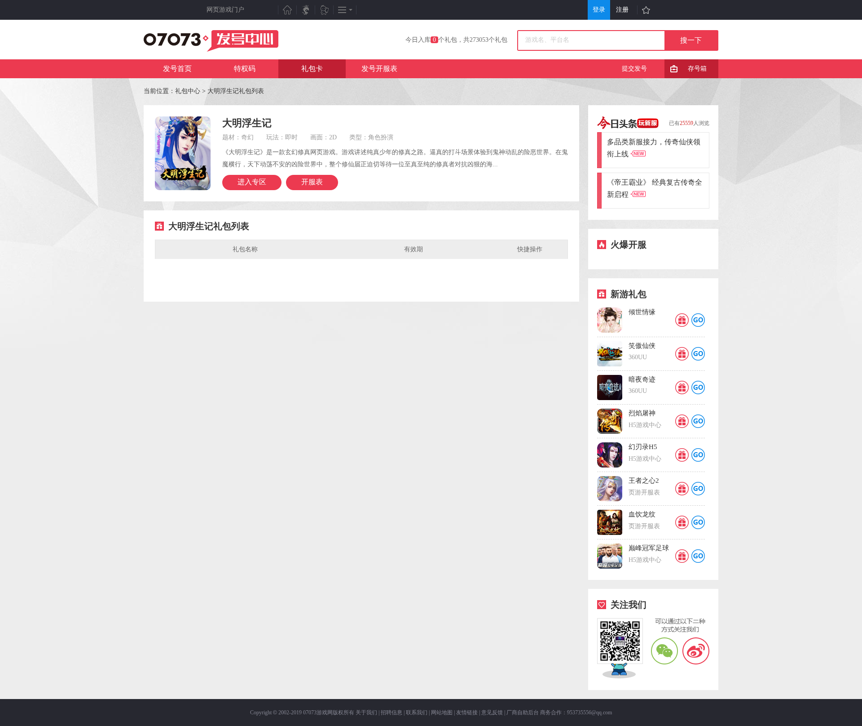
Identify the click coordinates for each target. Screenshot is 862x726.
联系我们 (416, 712)
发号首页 (177, 68)
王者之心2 (644, 480)
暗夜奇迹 (642, 379)
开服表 (312, 182)
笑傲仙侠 (642, 345)
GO (698, 320)
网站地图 (442, 712)
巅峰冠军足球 (649, 548)
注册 (622, 9)
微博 (695, 650)
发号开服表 (379, 68)
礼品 (682, 320)
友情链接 (467, 712)
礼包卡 (312, 68)
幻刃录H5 (643, 446)
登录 (599, 9)
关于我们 (366, 712)
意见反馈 (492, 712)
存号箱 (697, 68)
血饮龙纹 (642, 514)
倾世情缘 (642, 312)
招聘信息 (391, 712)
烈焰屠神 (642, 413)
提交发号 (634, 68)
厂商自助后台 (522, 712)
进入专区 (251, 182)
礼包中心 (187, 91)
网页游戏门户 (225, 9)
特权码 (244, 68)
